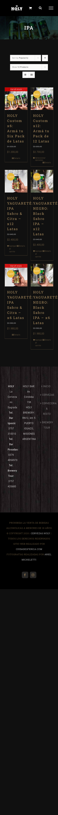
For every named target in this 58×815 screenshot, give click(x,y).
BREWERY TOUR (47, 425)
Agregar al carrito (12, 249)
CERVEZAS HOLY (40, 533)
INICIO (47, 386)
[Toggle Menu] (51, 8)
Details (17, 158)
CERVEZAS (47, 394)
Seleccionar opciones (39, 159)
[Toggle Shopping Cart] (30, 8)
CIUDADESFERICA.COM (29, 549)
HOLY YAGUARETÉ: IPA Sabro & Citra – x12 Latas (20, 213)
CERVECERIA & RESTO (47, 408)
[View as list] (32, 75)
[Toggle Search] (40, 7)
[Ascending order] (45, 58)
